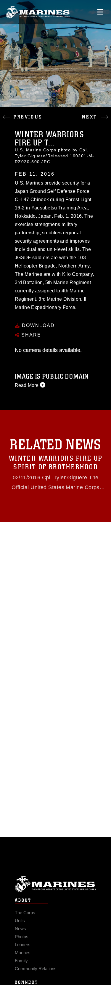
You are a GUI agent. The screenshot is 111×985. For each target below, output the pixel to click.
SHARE (30, 334)
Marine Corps (55, 883)
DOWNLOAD (37, 325)
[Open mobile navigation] (100, 12)
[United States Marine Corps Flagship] (38, 12)
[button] (28, 112)
